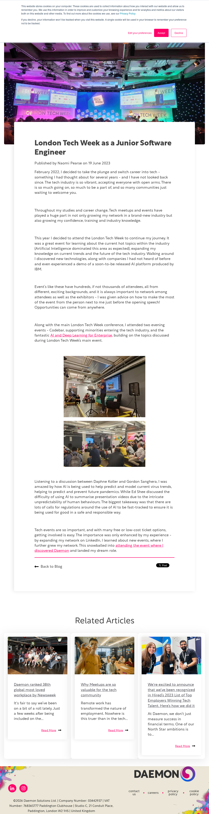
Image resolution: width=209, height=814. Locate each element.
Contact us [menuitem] (134, 793)
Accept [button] (161, 33)
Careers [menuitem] (153, 793)
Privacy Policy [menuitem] (173, 793)
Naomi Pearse (70, 163)
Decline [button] (179, 33)
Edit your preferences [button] (140, 33)
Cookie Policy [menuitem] (194, 793)
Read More (48, 730)
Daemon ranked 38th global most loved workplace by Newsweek (35, 690)
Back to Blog (51, 567)
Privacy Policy (128, 13)
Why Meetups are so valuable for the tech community (99, 690)
